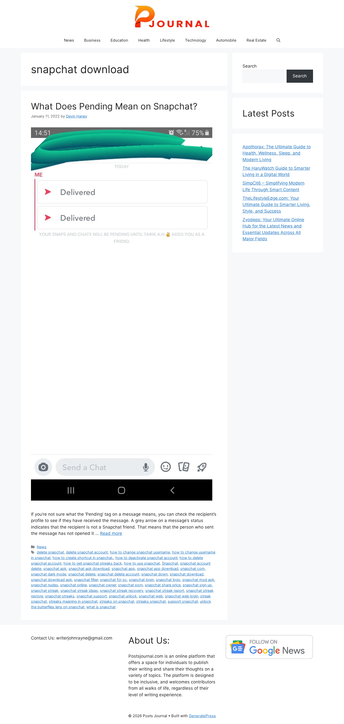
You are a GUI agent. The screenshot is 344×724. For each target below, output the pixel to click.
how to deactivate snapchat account (146, 558)
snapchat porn (130, 585)
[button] (278, 40)
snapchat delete (81, 574)
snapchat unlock (123, 596)
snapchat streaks (60, 596)
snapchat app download (157, 568)
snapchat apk (54, 568)
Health (144, 40)
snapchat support (92, 596)
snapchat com (192, 568)
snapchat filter (86, 579)
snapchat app (123, 568)
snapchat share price (163, 585)
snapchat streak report (164, 590)
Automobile (226, 40)
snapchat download (186, 574)
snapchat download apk (51, 579)
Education (119, 40)
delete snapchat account (87, 552)
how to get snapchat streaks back (92, 563)
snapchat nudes (44, 585)
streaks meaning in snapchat (73, 601)
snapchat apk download (89, 568)
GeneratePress (202, 715)
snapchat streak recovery (121, 590)
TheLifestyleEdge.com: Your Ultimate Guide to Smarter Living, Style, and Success (276, 205)
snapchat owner (102, 585)
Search (250, 66)
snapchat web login (181, 596)
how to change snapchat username (140, 552)
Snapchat (170, 563)
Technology (195, 40)
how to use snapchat (142, 563)
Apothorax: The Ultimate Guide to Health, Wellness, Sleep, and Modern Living (277, 153)
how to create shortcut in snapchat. (83, 558)
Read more (111, 533)
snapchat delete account (118, 574)
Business (92, 40)
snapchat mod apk (198, 579)
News (69, 40)
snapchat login (141, 579)
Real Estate (256, 40)
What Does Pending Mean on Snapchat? (114, 106)
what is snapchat (101, 607)
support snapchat (183, 601)
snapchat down (154, 574)
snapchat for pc (113, 579)
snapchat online (73, 585)
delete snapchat (50, 552)
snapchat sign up (197, 585)
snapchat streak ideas (79, 590)
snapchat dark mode (48, 574)
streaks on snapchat (116, 601)
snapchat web (151, 596)
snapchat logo (168, 579)
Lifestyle (167, 40)
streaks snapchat (151, 601)
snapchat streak (44, 590)
